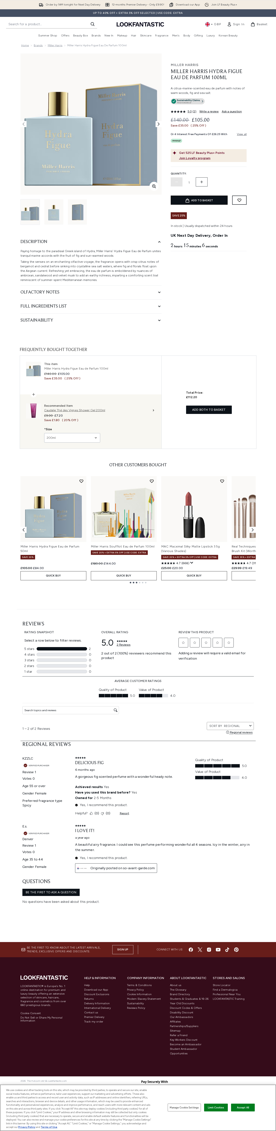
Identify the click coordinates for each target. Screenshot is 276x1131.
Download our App (96, 989)
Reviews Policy (136, 1008)
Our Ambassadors (181, 1017)
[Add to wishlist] (239, 200)
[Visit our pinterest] (236, 949)
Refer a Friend (179, 1035)
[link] (236, 24)
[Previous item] (23, 530)
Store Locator (222, 985)
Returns (89, 998)
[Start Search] (92, 24)
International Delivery (97, 1008)
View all (242, 134)
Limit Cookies (216, 1107)
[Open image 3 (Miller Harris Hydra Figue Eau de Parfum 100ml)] (77, 212)
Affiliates (175, 1021)
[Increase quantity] (202, 181)
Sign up (122, 949)
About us (176, 985)
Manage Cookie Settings (184, 1107)
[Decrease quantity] (176, 181)
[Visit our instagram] (209, 949)
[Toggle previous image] (23, 124)
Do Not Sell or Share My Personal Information (41, 1019)
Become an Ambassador (186, 1044)
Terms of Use (49, 1127)
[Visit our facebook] (190, 949)
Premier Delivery (94, 1017)
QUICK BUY (53, 575)
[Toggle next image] (159, 124)
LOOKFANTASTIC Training (229, 998)
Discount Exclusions (96, 994)
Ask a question (232, 111)
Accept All (243, 1107)
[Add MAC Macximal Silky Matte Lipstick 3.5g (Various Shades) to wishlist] (222, 481)
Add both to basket (209, 409)
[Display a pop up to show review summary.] (192, 562)
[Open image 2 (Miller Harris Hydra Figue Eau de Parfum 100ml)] (53, 212)
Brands (38, 45)
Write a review (209, 111)
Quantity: (179, 173)
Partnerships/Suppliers (184, 1026)
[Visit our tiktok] (227, 949)
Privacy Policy (135, 989)
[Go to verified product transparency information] (188, 101)
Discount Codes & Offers (186, 1008)
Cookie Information (139, 994)
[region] (138, 1108)
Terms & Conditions (139, 985)
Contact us (91, 1012)
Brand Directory (180, 994)
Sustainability (135, 1003)
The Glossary (178, 989)
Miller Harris (55, 45)
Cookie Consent (30, 1013)
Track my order (93, 1021)
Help (87, 985)
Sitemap (175, 1030)
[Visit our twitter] (199, 949)
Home (25, 45)
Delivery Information (97, 1003)
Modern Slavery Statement (144, 998)
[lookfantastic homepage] (140, 24)
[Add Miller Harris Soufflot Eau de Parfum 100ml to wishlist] (151, 481)
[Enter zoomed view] (154, 186)
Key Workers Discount (184, 1039)
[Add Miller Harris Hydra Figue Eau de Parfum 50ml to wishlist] (81, 481)
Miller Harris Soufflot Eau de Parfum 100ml (123, 546)
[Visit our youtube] (218, 949)
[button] (209, 102)
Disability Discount (181, 1012)
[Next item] (253, 530)
